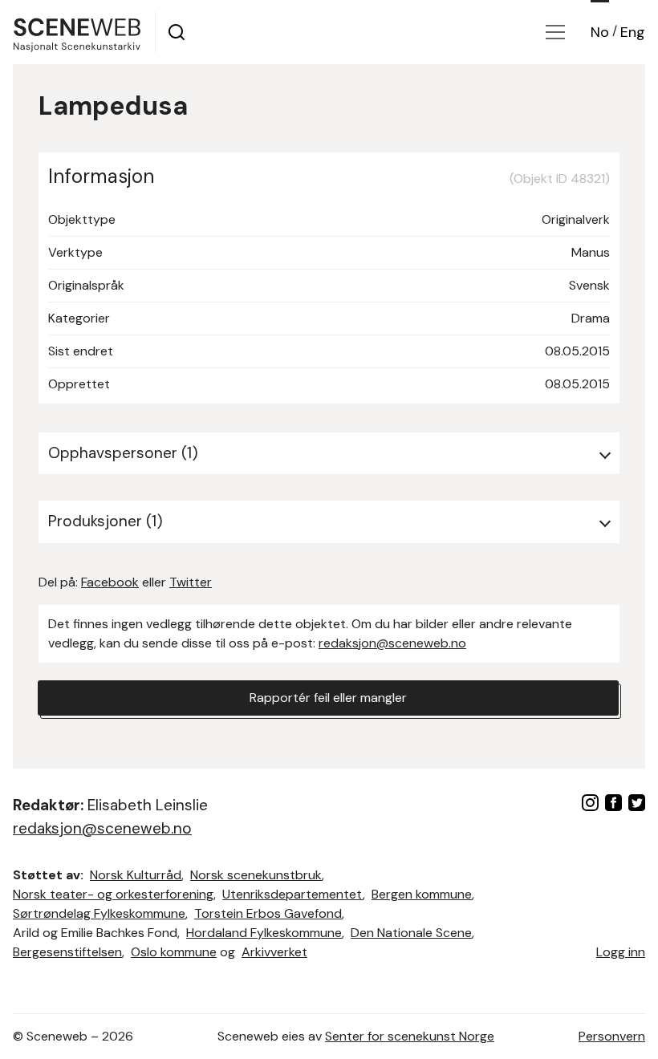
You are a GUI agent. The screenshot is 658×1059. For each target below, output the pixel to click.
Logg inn (620, 951)
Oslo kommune (174, 951)
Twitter (190, 582)
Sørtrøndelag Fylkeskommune (99, 913)
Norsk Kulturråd (135, 874)
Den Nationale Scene (411, 932)
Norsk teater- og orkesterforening (113, 894)
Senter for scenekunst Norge (409, 1036)
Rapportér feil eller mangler (328, 697)
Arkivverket (274, 951)
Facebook (110, 582)
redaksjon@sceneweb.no (392, 643)
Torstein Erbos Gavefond (268, 913)
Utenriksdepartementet (292, 894)
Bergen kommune (422, 894)
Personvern (612, 1036)
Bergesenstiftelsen (67, 951)
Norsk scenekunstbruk (256, 874)
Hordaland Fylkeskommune (264, 932)
